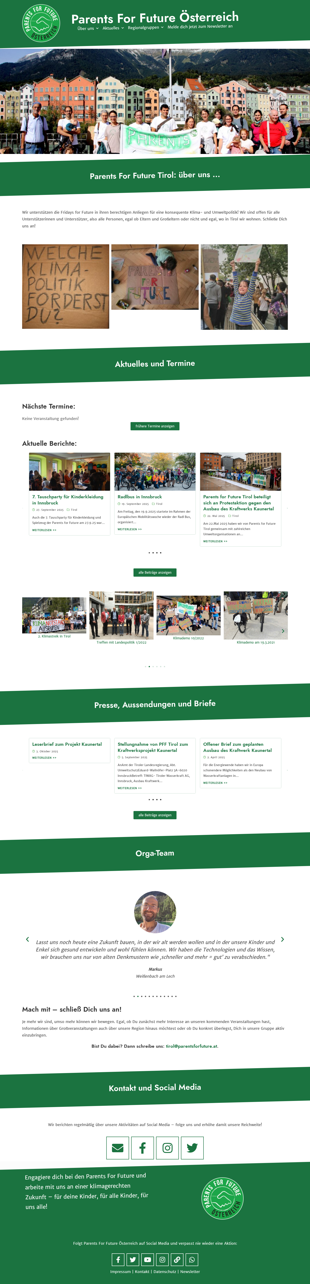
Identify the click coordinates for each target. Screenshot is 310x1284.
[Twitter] (192, 1148)
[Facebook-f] (142, 1148)
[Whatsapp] (192, 1259)
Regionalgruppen (143, 27)
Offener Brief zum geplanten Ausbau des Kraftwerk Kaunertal (237, 747)
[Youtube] (147, 1259)
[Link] (177, 1259)
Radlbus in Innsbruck (140, 496)
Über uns (85, 28)
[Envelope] (117, 1148)
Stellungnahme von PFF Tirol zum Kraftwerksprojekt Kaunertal (153, 747)
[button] (287, 508)
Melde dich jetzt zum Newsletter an (199, 26)
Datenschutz (165, 1271)
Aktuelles (110, 28)
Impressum (120, 1271)
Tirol (74, 509)
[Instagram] (167, 1148)
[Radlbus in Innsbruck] (155, 471)
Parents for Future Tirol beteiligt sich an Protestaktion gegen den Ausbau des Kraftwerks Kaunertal (238, 502)
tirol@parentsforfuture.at (191, 1046)
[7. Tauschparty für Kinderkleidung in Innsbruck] (69, 471)
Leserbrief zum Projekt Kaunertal (67, 744)
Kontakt (142, 1271)
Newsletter (190, 1271)
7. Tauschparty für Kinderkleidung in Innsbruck (67, 499)
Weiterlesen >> (44, 530)
